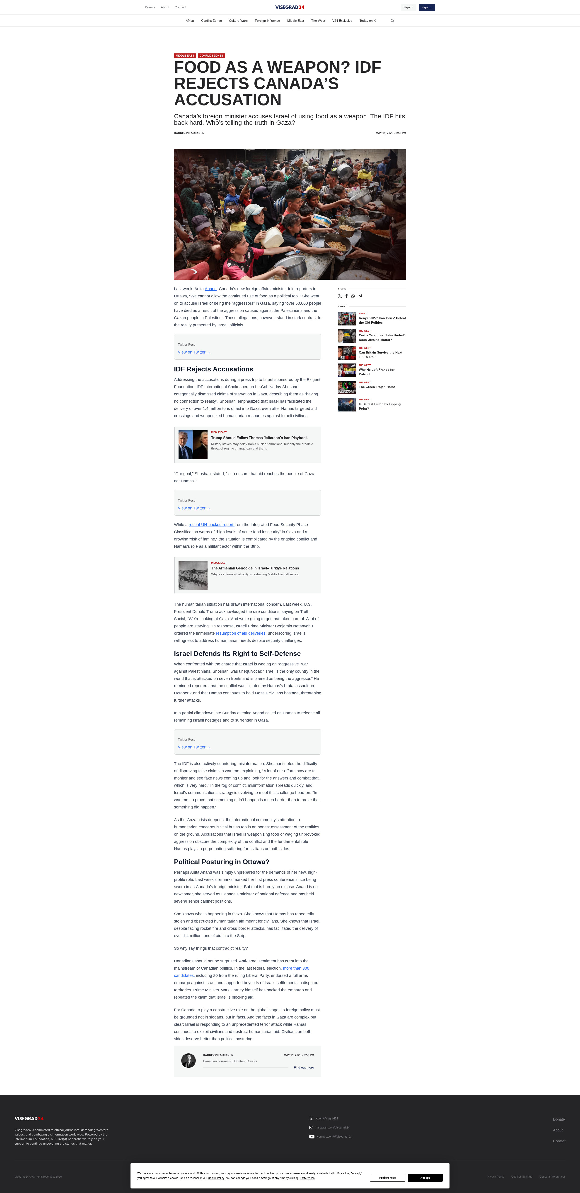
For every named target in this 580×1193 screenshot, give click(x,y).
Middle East (295, 20)
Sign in (408, 7)
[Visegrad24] (289, 7)
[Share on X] (340, 296)
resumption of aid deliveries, (241, 633)
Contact (180, 7)
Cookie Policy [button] (216, 1178)
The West (318, 20)
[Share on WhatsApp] (353, 296)
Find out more (304, 1067)
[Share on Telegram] (360, 295)
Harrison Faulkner (189, 133)
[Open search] (392, 20)
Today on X (368, 20)
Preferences (387, 1177)
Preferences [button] (307, 1178)
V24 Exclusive (342, 20)
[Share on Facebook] (347, 296)
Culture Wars (238, 20)
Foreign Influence (267, 20)
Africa (190, 20)
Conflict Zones (211, 20)
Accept (425, 1177)
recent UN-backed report (211, 524)
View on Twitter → (194, 352)
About (165, 7)
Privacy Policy (495, 1176)
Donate (150, 7)
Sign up (426, 7)
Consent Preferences (552, 1176)
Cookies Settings (521, 1176)
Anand (211, 289)
